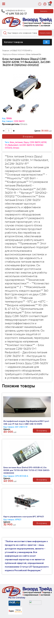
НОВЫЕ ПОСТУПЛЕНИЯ (20, 51)
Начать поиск (45, 33)
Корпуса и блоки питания (14, 54)
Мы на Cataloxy (16, 597)
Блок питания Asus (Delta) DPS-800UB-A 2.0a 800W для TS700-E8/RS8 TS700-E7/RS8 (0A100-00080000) (26, 470)
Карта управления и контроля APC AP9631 (23, 516)
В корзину (28, 136)
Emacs (23, 124)
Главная (5, 51)
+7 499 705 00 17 (16, 13)
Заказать (43, 11)
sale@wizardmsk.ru (15, 10)
